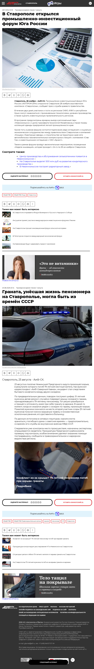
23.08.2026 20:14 (8, 288)
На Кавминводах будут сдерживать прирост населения (34, 244)
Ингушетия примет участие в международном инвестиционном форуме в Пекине (44, 220)
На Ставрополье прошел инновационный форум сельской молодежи (39, 228)
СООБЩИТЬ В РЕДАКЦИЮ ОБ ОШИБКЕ (32, 615)
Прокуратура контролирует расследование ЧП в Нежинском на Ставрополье (42, 546)
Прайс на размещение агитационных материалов (38, 612)
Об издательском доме (28, 607)
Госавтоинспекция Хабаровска (14, 367)
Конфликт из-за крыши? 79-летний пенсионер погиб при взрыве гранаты (52, 479)
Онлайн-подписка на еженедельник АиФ (35, 610)
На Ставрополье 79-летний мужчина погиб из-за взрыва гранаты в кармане (41, 562)
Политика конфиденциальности (73, 612)
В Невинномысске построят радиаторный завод (44, 166)
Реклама (53, 607)
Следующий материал (48, 662)
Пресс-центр (43, 607)
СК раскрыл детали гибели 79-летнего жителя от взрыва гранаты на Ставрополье (44, 554)
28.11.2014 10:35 (7, 10)
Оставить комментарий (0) (73, 176)
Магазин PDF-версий (67, 607)
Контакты (72, 610)
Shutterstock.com (9, 89)
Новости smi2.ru (10, 280)
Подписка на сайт (60, 610)
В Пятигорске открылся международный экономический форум (37, 236)
